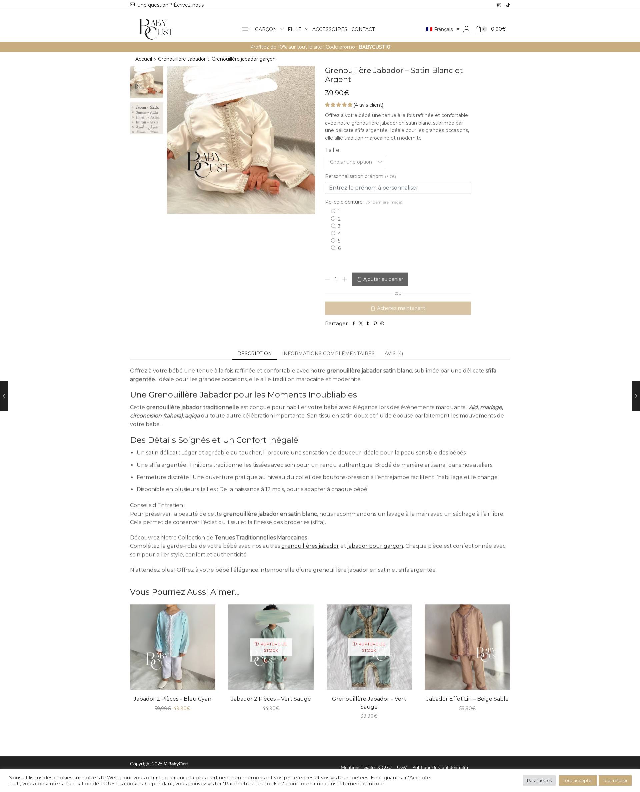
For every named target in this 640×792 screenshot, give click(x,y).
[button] (245, 29)
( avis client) (368, 105)
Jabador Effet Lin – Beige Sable (467, 699)
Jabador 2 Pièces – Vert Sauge (271, 699)
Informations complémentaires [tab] (328, 354)
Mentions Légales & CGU (366, 767)
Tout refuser (615, 780)
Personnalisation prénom (360, 176)
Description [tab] (254, 354)
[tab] (254, 353)
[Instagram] (499, 5)
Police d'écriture (363, 202)
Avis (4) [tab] (394, 354)
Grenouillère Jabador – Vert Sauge (369, 703)
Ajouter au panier (383, 279)
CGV (402, 767)
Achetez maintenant (401, 308)
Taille (332, 150)
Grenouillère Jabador (182, 59)
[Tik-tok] (508, 5)
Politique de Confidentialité (440, 767)
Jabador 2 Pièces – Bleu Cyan (172, 699)
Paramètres (539, 780)
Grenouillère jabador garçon (244, 59)
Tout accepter (578, 780)
